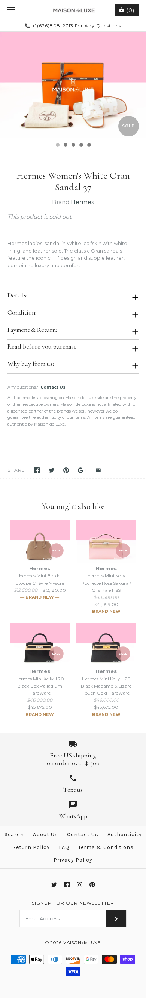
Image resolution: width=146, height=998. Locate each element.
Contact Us (53, 387)
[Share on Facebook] (37, 470)
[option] (73, 85)
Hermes (82, 202)
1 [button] (57, 145)
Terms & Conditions (106, 847)
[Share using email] (98, 470)
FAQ (64, 847)
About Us (45, 834)
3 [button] (73, 145)
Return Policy (31, 847)
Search (14, 834)
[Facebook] (67, 884)
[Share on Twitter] (51, 470)
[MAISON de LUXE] (73, 10)
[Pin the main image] (66, 470)
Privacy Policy (73, 860)
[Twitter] (54, 884)
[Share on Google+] (82, 470)
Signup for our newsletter (73, 903)
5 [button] (88, 145)
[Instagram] (79, 884)
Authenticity (124, 834)
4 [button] (81, 145)
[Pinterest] (92, 884)
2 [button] (65, 145)
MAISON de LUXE (81, 942)
